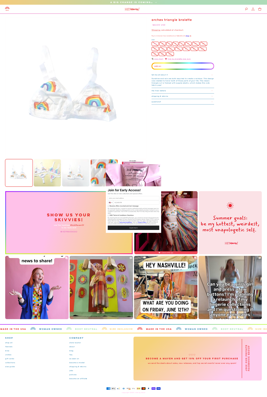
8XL (186, 49)
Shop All (8, 343)
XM (155, 54)
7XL (178, 49)
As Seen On (74, 359)
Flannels (8, 347)
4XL (155, 49)
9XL (194, 49)
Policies (72, 374)
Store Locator (75, 343)
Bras (7, 351)
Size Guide (10, 366)
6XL (171, 49)
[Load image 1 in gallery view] (19, 173)
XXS (155, 44)
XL (188, 44)
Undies (8, 355)
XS (162, 44)
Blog (71, 351)
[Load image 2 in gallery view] (47, 173)
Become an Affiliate (78, 378)
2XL (196, 44)
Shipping (156, 30)
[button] (7, 9)
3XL (203, 44)
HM (162, 54)
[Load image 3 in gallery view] (75, 173)
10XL (202, 49)
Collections (10, 362)
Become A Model (77, 362)
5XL (163, 49)
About (72, 347)
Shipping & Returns (77, 366)
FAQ (70, 355)
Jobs (71, 370)
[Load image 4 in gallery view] (104, 173)
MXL (170, 54)
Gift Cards (9, 359)
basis (143, 392)
